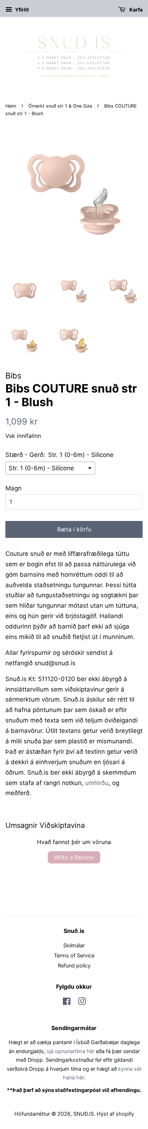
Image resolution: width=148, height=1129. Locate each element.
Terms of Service (74, 955)
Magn (13, 488)
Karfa (135, 9)
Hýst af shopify (115, 1114)
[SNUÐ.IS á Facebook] (67, 1002)
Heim (10, 106)
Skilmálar (74, 945)
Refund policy (74, 965)
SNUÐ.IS (83, 1114)
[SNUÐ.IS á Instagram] (82, 1002)
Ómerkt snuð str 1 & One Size (60, 106)
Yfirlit (21, 9)
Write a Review (74, 857)
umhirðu (96, 782)
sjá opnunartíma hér (70, 1051)
